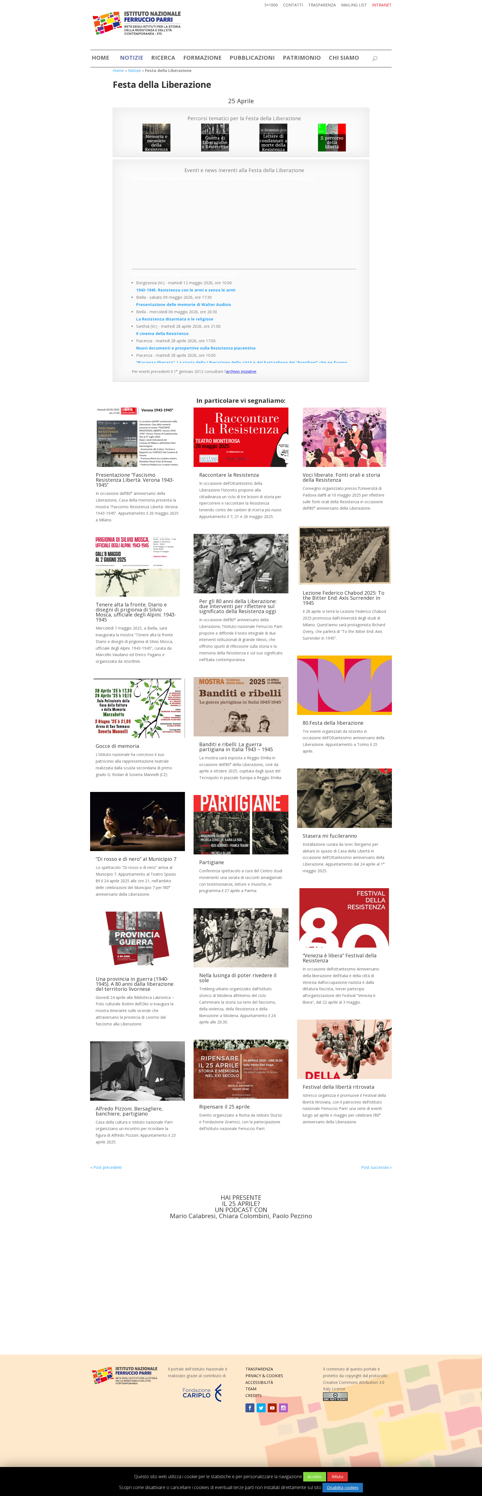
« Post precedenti (106, 1167)
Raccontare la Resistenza (229, 474)
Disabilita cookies (342, 1487)
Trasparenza (322, 5)
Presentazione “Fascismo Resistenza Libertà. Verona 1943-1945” (135, 479)
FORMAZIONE (202, 58)
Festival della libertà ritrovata (338, 1086)
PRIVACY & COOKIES (264, 1375)
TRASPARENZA (259, 1369)
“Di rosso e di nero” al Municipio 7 (136, 859)
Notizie (134, 70)
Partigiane (211, 862)
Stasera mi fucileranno (330, 835)
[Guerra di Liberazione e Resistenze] (215, 137)
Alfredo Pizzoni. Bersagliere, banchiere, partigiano (129, 1111)
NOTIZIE (131, 58)
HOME (100, 58)
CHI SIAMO (344, 58)
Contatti (293, 5)
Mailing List (354, 5)
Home (118, 70)
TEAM (250, 1388)
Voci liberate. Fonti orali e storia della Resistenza (341, 477)
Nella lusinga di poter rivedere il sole (237, 978)
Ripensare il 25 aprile (224, 1106)
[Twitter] (261, 1407)
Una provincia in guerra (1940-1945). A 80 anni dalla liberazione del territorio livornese (134, 983)
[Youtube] (272, 1407)
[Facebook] (249, 1407)
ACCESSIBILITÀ (259, 1382)
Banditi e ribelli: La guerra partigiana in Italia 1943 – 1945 (236, 747)
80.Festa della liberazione (333, 722)
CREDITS (253, 1395)
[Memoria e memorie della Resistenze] (156, 137)
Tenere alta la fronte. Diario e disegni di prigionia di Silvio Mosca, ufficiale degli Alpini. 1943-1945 (136, 612)
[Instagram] (283, 1407)
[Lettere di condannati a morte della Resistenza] (273, 137)
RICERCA (163, 58)
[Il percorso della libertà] (332, 137)
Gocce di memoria (117, 746)
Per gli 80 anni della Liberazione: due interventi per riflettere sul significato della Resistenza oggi (238, 606)
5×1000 (271, 5)
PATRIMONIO (302, 58)
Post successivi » (376, 1167)
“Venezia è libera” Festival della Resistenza (340, 958)
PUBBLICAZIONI (252, 58)
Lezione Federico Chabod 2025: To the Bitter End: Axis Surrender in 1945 (343, 597)
